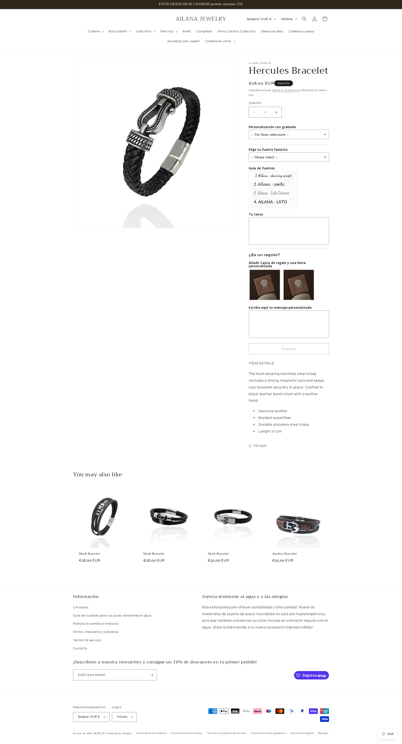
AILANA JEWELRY (94, 733)
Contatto (80, 648)
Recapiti (323, 732)
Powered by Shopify (119, 733)
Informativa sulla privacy (187, 732)
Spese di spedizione (285, 90)
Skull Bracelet (89, 554)
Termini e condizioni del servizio (226, 732)
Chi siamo (80, 607)
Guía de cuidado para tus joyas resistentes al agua (112, 615)
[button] (95, 31)
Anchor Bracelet (284, 554)
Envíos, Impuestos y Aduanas (95, 632)
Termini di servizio (87, 640)
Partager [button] (260, 446)
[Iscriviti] (151, 675)
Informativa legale (302, 732)
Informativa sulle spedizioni (268, 732)
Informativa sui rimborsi (151, 732)
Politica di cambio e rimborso (95, 624)
